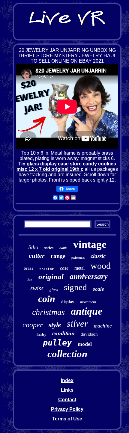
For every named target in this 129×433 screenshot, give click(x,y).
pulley (57, 342)
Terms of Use (67, 418)
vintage (89, 244)
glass (54, 289)
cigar (29, 279)
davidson (89, 334)
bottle (63, 248)
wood (101, 266)
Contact (67, 399)
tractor (46, 269)
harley (41, 334)
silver (77, 323)
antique (86, 311)
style (55, 325)
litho (33, 247)
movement (88, 302)
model (85, 344)
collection (67, 353)
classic (98, 256)
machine (103, 326)
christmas (48, 312)
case (64, 268)
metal (79, 268)
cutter (37, 255)
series (48, 248)
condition (63, 333)
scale (98, 289)
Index (67, 380)
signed (75, 287)
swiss (37, 288)
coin (46, 298)
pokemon (78, 258)
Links (67, 390)
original (51, 277)
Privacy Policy (67, 409)
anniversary (89, 276)
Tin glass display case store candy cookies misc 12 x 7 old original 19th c (66, 166)
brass (28, 268)
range (58, 256)
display (67, 302)
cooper (32, 325)
